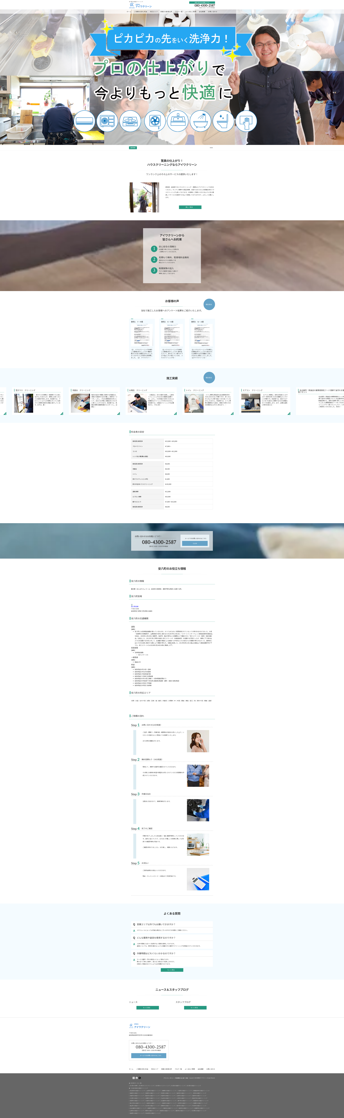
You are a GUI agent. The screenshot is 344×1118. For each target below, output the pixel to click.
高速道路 (134, 647)
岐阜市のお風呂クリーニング (186, 1108)
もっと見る (171, 970)
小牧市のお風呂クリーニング (184, 1098)
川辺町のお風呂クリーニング (185, 1090)
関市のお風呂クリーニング (151, 1110)
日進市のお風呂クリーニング (154, 1103)
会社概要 (202, 11)
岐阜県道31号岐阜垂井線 (143, 674)
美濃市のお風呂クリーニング (137, 1093)
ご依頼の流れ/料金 (140, 11)
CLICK (195, 543)
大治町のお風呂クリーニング (152, 1100)
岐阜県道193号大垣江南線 (143, 678)
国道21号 (138, 662)
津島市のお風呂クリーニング (137, 1095)
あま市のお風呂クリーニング (152, 1105)
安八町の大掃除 (133, 1085)
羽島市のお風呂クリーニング (170, 1108)
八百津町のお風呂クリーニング (198, 1110)
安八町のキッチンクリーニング (146, 1085)
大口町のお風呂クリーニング (137, 1098)
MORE (211, 147)
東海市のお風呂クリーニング (169, 1103)
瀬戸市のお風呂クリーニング (185, 1100)
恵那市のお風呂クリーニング (183, 1110)
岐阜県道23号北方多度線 (143, 672)
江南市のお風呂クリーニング (184, 1095)
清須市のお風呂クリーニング (137, 1100)
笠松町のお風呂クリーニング (168, 1093)
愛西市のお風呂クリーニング (168, 1105)
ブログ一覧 (179, 11)
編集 (133, 629)
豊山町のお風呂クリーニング (137, 1105)
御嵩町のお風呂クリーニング (169, 1090)
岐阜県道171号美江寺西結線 (144, 676)
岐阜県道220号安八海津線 (143, 685)
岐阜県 (153, 589)
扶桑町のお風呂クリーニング (152, 1098)
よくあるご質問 (190, 11)
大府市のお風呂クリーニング (185, 1103)
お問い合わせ (212, 11)
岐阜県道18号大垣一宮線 (143, 669)
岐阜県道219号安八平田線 (143, 683)
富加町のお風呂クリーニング (137, 1113)
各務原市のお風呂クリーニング (201, 1108)
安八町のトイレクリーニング (163, 1085)
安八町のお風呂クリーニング (194, 1085)
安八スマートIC (168, 638)
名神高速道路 (139, 652)
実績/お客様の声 (166, 11)
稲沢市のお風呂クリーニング (184, 1105)
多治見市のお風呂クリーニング (137, 1090)
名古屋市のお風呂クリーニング (168, 1100)
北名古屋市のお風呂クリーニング (138, 1108)
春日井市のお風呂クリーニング (199, 1098)
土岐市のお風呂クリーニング (154, 1090)
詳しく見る (189, 207)
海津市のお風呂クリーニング (184, 1093)
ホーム (129, 11)
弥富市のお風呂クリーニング (168, 1095)
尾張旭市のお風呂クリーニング (200, 1100)
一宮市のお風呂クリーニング (199, 1093)
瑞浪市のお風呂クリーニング (167, 1110)
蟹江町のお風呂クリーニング (152, 1095)
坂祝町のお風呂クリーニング (152, 1093)
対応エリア (154, 11)
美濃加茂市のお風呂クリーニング (201, 1090)
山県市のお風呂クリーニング (137, 1110)
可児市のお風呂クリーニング (199, 1105)
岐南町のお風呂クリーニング (155, 1108)
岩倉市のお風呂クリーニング (199, 1095)
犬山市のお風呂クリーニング (168, 1098)
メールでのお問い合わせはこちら (150, 1055)
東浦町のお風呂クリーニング (200, 1103)
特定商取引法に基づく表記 (181, 1078)
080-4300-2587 (204, 5)
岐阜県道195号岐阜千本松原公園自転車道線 (149, 681)
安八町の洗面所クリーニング (178, 1085)
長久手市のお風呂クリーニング (137, 1103)
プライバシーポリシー (168, 1078)
